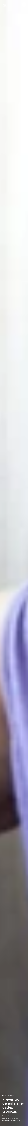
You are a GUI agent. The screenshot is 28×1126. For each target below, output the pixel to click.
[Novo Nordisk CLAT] (6, 5)
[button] (24, 4)
